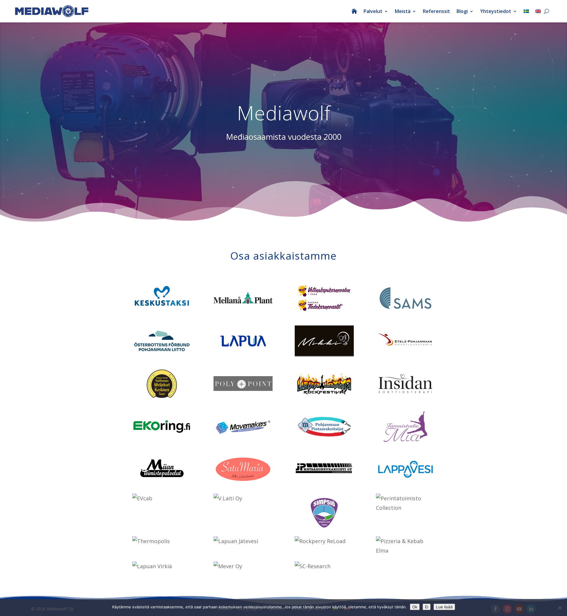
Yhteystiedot (495, 11)
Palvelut (373, 11)
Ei (426, 606)
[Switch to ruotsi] (526, 11)
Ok (414, 606)
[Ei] (560, 608)
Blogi (462, 11)
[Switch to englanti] (538, 11)
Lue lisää (444, 606)
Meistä (402, 11)
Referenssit (436, 11)
